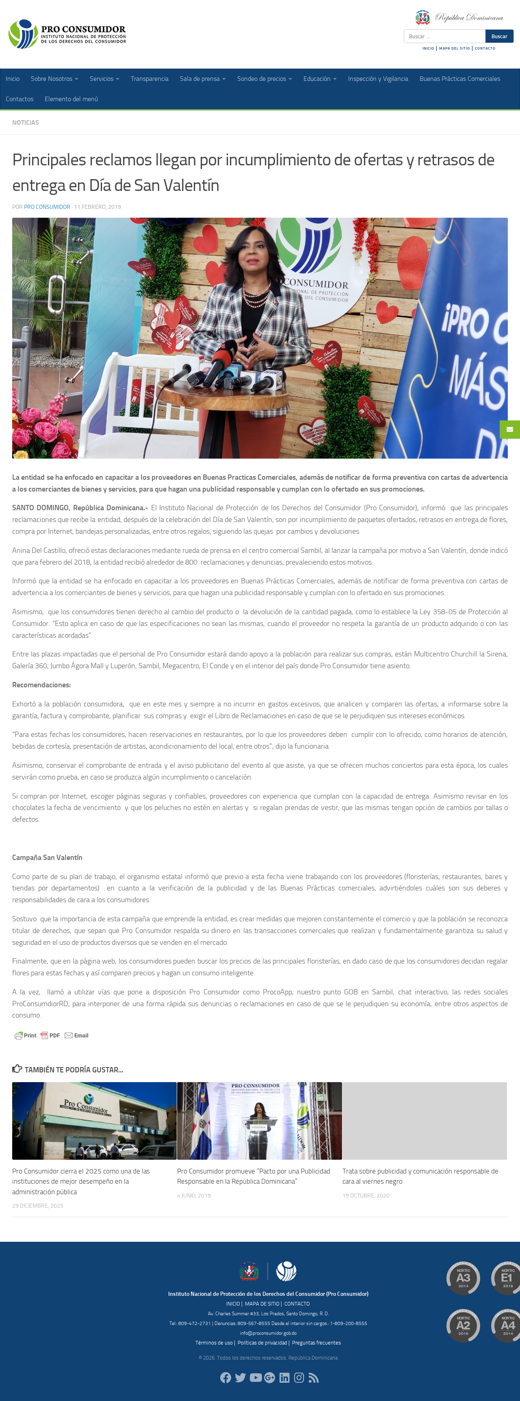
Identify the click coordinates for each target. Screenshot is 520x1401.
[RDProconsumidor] (255, 1378)
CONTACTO (485, 48)
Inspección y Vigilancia (378, 78)
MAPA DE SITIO (262, 1304)
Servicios (101, 78)
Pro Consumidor (47, 207)
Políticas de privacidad (262, 1343)
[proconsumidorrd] (240, 1378)
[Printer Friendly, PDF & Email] (51, 1034)
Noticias (25, 122)
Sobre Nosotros (51, 78)
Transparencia (150, 78)
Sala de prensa (200, 78)
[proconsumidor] (284, 1378)
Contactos (19, 99)
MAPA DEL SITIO (454, 48)
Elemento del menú (71, 99)
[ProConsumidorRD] (226, 1378)
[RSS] (313, 1378)
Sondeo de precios (261, 78)
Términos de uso (214, 1343)
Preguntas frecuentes (316, 1343)
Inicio (13, 78)
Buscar (499, 36)
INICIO (428, 48)
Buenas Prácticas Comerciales (460, 78)
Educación (317, 78)
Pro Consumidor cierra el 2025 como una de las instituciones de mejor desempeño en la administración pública (81, 1181)
